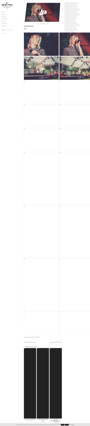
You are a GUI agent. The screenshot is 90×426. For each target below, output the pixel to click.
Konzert (32, 337)
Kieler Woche (67, 22)
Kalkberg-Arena (68, 20)
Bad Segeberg (75, 3)
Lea (34, 337)
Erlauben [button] (62, 424)
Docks (76, 7)
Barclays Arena (68, 5)
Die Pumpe (71, 7)
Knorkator (74, 22)
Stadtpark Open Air (37, 337)
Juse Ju (75, 18)
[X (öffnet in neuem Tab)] (2, 33)
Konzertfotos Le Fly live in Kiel (30, 419)
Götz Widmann (76, 14)
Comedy (74, 5)
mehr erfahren (71, 424)
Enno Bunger (76, 9)
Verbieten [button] (66, 424)
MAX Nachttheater (68, 31)
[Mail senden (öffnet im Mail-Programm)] (6, 33)
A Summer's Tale (68, 3)
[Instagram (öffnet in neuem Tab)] (5, 33)
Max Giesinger (73, 29)
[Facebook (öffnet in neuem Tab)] (3, 33)
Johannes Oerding (68, 18)
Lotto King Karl (72, 27)
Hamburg (29, 337)
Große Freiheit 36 (68, 14)
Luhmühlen (67, 29)
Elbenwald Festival (68, 9)
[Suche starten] (11, 30)
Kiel (73, 20)
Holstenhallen (73, 16)
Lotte (66, 27)
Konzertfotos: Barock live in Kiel (43, 420)
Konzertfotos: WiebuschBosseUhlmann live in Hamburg (55, 420)
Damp (66, 7)
